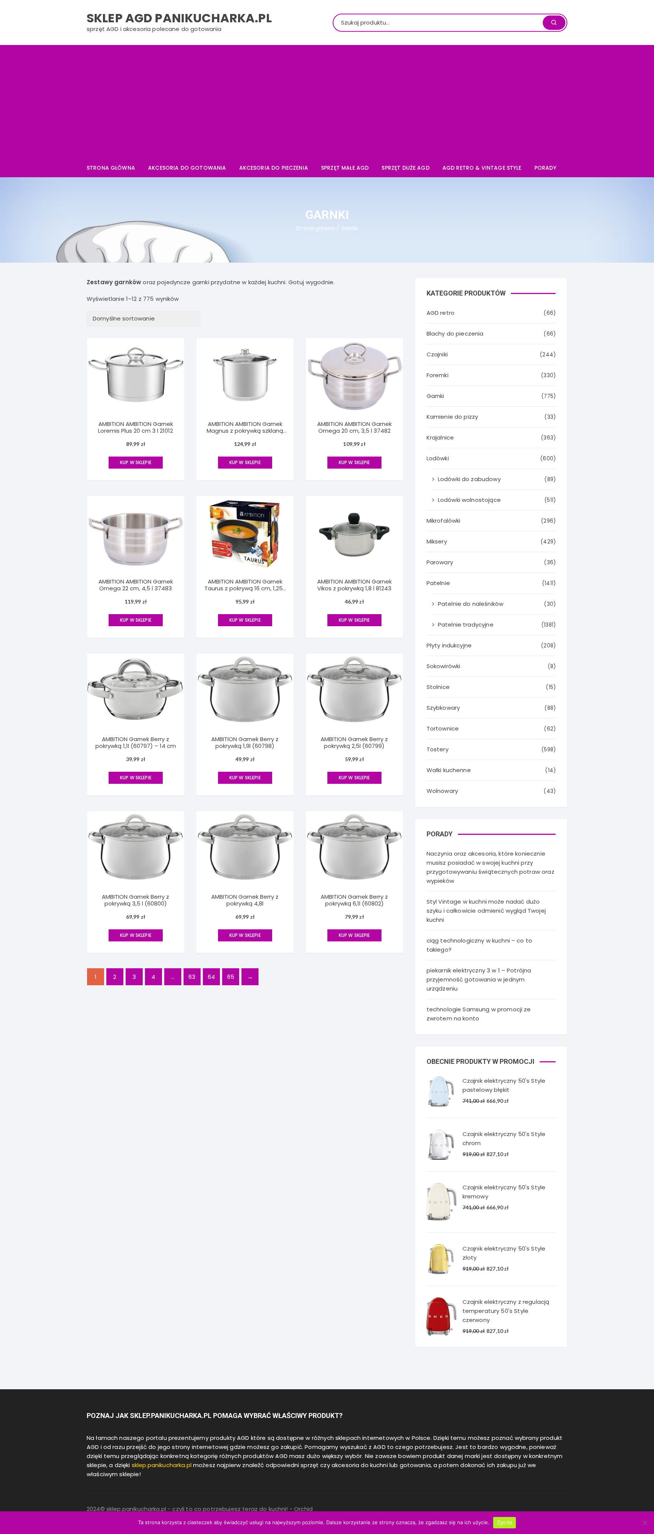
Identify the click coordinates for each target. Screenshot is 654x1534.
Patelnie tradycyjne (466, 624)
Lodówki (438, 458)
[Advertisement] (327, 102)
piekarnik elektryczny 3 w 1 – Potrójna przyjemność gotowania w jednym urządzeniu (479, 979)
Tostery (437, 749)
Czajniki (437, 354)
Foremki (437, 375)
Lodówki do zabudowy (469, 479)
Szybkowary (443, 708)
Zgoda (504, 1522)
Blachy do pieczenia (455, 333)
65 (230, 977)
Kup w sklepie (135, 462)
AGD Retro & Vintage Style (482, 168)
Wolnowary (442, 791)
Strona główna (111, 168)
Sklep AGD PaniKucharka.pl (179, 17)
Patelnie (438, 583)
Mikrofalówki (444, 521)
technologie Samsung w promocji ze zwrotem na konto (479, 1013)
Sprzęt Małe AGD (345, 168)
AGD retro (441, 313)
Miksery (437, 541)
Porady (545, 168)
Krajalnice (440, 437)
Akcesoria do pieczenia (273, 168)
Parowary (440, 562)
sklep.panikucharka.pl (162, 1465)
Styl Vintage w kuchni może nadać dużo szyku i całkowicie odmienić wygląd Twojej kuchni (486, 911)
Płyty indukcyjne (449, 645)
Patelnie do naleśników (470, 604)
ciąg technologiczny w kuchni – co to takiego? (479, 945)
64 (211, 977)
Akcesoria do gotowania (187, 168)
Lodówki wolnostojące (469, 500)
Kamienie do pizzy (452, 417)
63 (191, 977)
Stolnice (438, 687)
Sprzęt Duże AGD (405, 168)
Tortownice (443, 728)
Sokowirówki (444, 666)
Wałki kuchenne (449, 770)
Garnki (435, 396)
